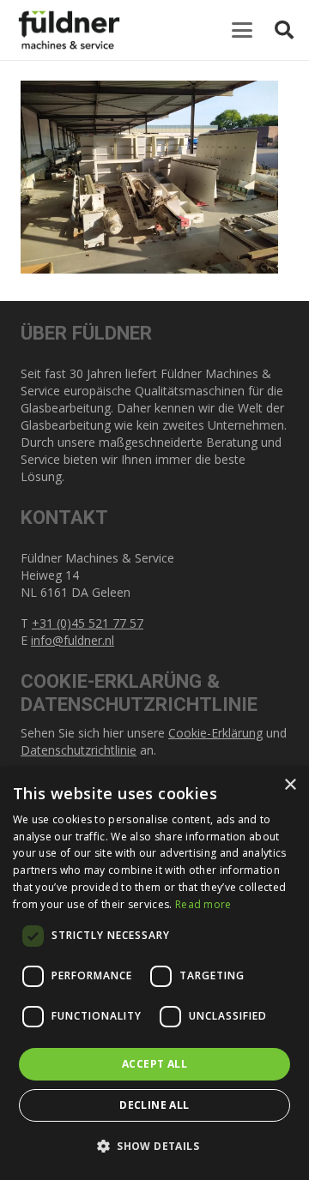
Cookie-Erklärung (215, 733)
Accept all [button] (154, 1064)
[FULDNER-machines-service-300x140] (69, 30)
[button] (242, 30)
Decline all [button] (154, 1105)
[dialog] (154, 973)
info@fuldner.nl (72, 640)
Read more (203, 904)
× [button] (289, 785)
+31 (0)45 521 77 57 (87, 623)
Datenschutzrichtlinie (78, 750)
